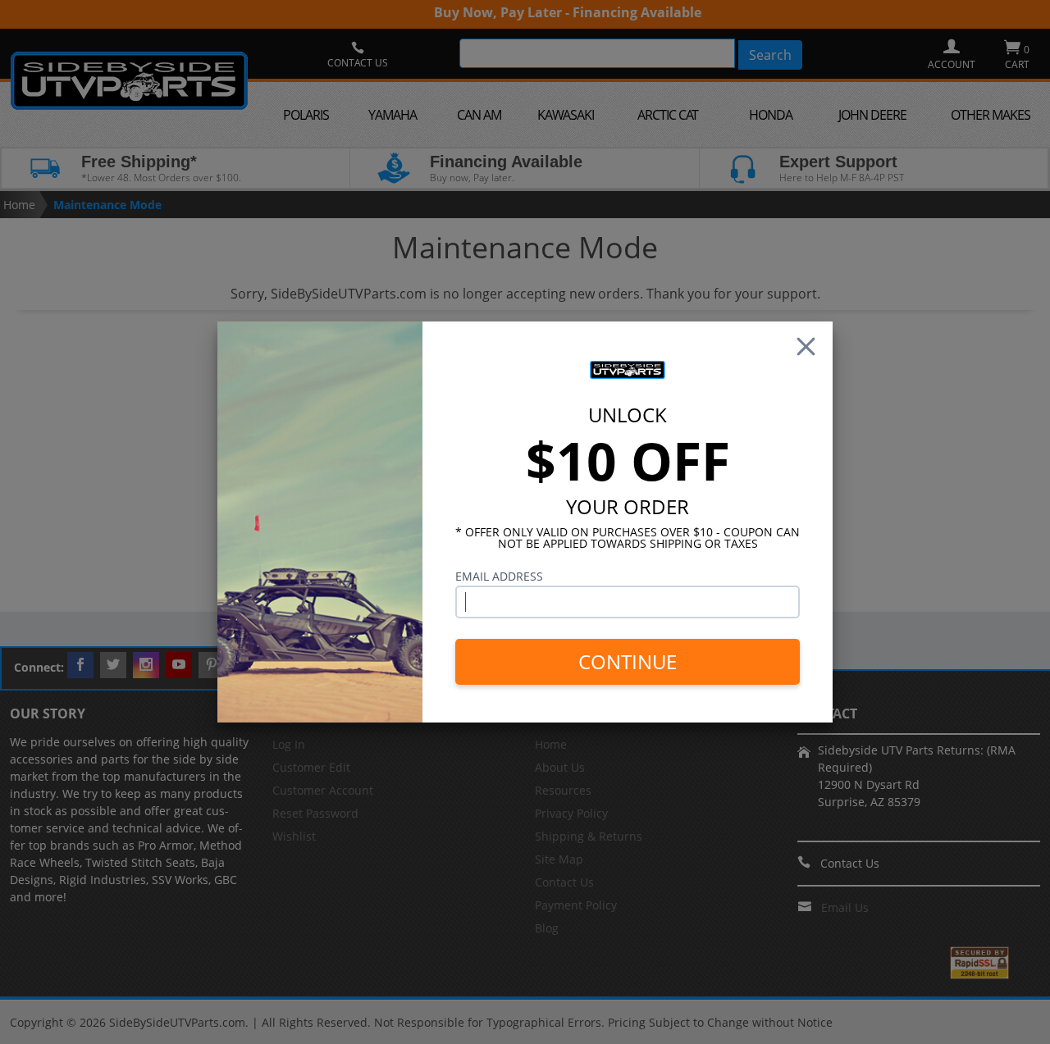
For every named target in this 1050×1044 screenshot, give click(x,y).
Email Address (499, 576)
